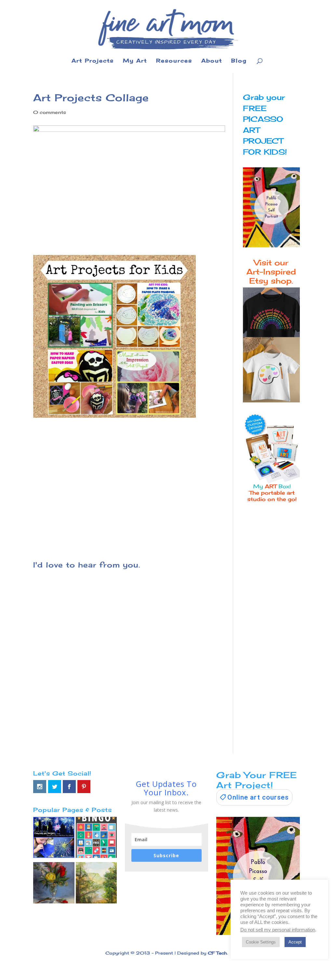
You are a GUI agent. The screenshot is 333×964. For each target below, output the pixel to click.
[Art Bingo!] (96, 839)
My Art (135, 61)
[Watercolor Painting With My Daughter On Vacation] (96, 884)
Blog (239, 61)
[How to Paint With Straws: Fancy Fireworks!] (53, 839)
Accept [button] (295, 942)
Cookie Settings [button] (261, 942)
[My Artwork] (53, 884)
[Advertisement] (129, 485)
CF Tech (217, 953)
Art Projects (93, 61)
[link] (254, 797)
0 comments (49, 112)
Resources (174, 61)
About (211, 61)
